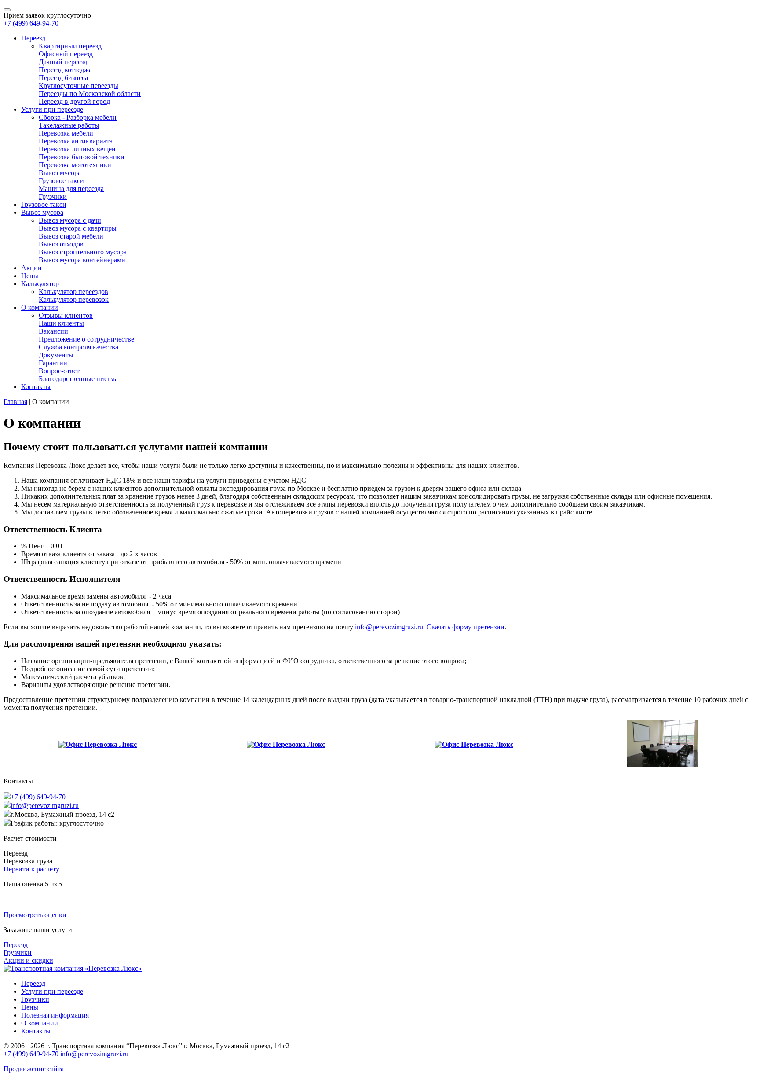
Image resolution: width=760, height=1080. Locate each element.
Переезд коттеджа (65, 69)
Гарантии (53, 363)
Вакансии (53, 331)
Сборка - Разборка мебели (78, 117)
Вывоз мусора (60, 172)
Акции (31, 268)
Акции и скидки (28, 960)
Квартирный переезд (70, 46)
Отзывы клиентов (66, 315)
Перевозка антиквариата (76, 141)
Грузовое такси (61, 180)
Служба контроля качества (78, 347)
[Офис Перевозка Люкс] (97, 744)
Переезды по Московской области (90, 93)
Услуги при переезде (52, 109)
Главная (15, 401)
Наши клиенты (61, 323)
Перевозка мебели (66, 133)
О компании (39, 307)
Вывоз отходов (61, 244)
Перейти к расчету (31, 869)
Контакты (36, 386)
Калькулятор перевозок (74, 299)
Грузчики (53, 196)
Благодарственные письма (78, 378)
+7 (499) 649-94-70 (31, 23)
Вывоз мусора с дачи (70, 220)
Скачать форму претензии (465, 627)
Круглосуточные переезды (78, 85)
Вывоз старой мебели (71, 236)
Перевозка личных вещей (77, 149)
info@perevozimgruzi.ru (389, 627)
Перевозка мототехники (75, 165)
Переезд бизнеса (63, 77)
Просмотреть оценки (35, 914)
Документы (56, 355)
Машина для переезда (71, 188)
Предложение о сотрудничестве (86, 339)
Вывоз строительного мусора (83, 252)
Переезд (33, 38)
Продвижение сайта (34, 1069)
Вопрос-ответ (59, 371)
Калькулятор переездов (73, 291)
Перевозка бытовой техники (81, 157)
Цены (29, 275)
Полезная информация (55, 1015)
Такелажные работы (69, 125)
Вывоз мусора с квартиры (78, 228)
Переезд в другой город (74, 101)
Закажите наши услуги (38, 929)
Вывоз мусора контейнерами (82, 260)
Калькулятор (40, 283)
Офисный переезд (66, 54)
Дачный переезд (63, 62)
